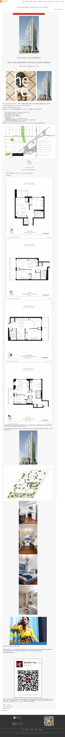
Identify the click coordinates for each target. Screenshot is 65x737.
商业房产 (45, 1)
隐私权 (27, 729)
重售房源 (30, 1)
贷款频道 (49, 1)
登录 (24, 729)
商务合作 (36, 729)
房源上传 (57, 1)
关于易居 (31, 729)
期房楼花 (26, 1)
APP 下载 (62, 1)
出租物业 (34, 1)
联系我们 (40, 729)
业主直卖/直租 (40, 1)
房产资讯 (53, 1)
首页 (23, 1)
